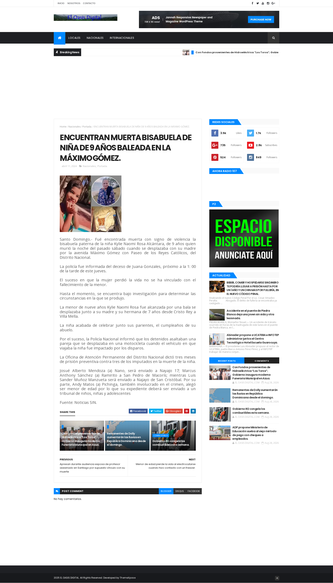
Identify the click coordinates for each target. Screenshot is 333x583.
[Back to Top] (277, 578)
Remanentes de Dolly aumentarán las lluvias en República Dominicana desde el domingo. (126, 439)
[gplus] (273, 3)
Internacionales (122, 38)
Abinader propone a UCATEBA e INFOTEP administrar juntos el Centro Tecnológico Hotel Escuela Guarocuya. (253, 338)
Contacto (89, 3)
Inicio (61, 3)
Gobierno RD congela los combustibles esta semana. (170, 443)
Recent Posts (227, 360)
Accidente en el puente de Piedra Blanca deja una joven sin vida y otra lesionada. (250, 314)
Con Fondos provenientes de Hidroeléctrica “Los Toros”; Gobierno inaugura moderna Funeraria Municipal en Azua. (81, 439)
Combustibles (160, 435)
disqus (179, 491)
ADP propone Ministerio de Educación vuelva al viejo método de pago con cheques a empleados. (254, 433)
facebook (194, 491)
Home (63, 126)
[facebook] (252, 3)
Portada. (87, 126)
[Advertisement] (166, 87)
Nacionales (95, 38)
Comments (262, 360)
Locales (74, 38)
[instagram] (268, 3)
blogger (166, 491)
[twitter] (258, 3)
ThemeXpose (127, 577)
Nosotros (73, 3)
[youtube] (263, 3)
